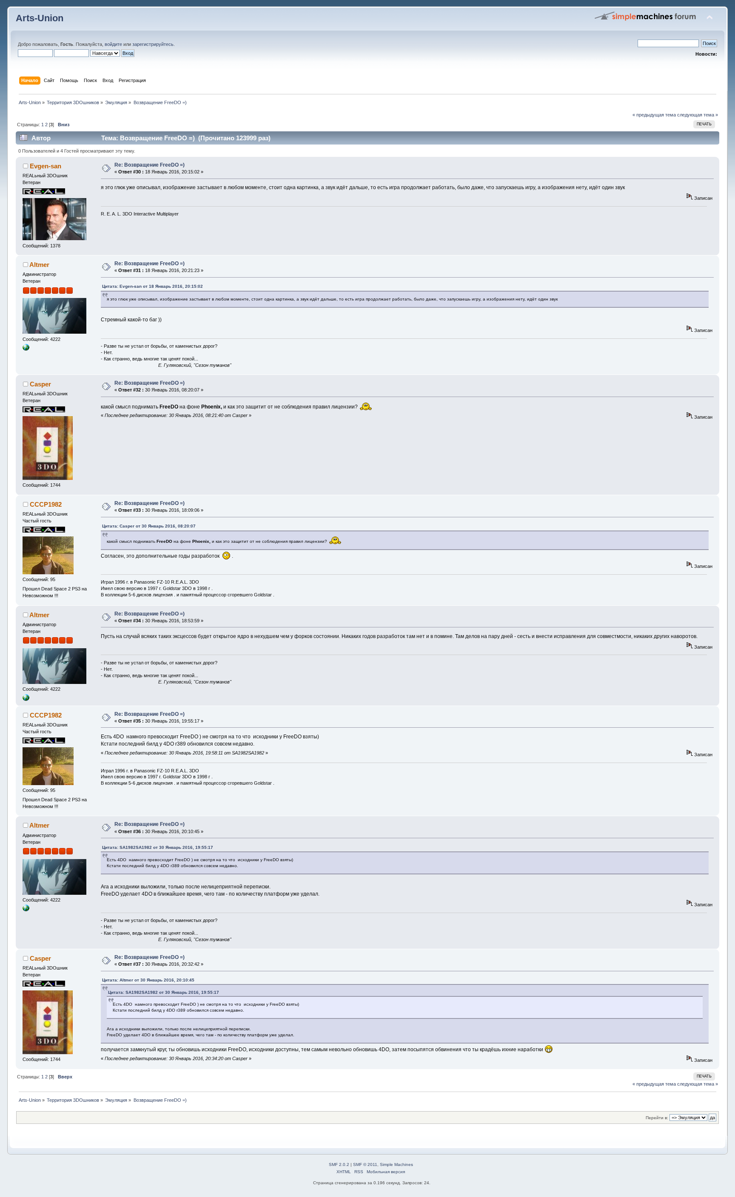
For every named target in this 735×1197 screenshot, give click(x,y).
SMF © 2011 (365, 1164)
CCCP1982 (46, 504)
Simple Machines (396, 1164)
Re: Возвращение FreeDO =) (149, 165)
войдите (113, 44)
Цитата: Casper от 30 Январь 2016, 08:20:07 (149, 526)
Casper (40, 384)
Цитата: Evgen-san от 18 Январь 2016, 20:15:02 (152, 286)
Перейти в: (657, 1117)
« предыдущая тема (654, 114)
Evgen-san (45, 166)
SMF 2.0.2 (339, 1164)
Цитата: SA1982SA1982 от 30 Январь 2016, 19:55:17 (157, 847)
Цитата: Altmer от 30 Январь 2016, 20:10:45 (148, 980)
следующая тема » (697, 114)
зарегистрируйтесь (153, 44)
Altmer (39, 264)
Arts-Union (39, 18)
